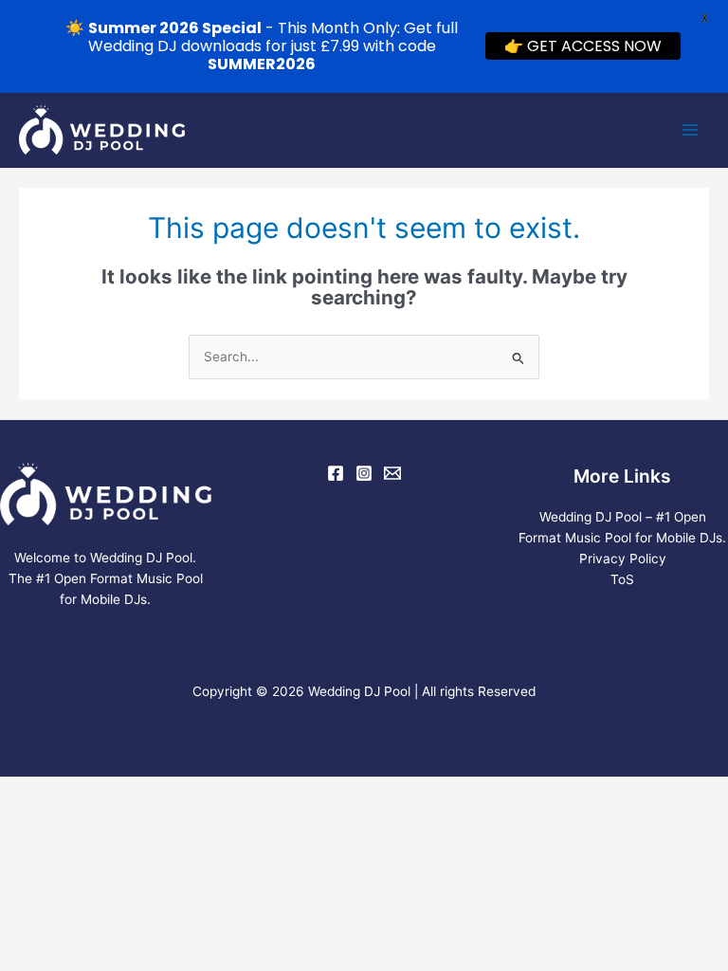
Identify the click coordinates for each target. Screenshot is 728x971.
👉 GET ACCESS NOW (583, 46)
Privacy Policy (622, 558)
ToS (622, 579)
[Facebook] (335, 473)
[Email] (392, 473)
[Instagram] (364, 473)
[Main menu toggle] (690, 130)
